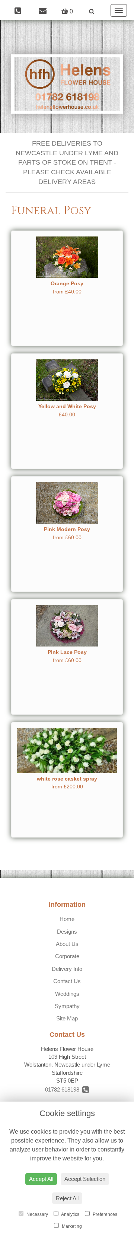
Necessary (36, 1214)
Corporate (67, 956)
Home (67, 919)
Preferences (104, 1214)
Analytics (69, 1214)
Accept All (41, 1179)
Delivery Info (67, 969)
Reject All (67, 1198)
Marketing (71, 1226)
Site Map (67, 1018)
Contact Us (67, 981)
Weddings (67, 994)
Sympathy (67, 1006)
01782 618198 (63, 1089)
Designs (67, 931)
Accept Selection (84, 1179)
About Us (67, 944)
